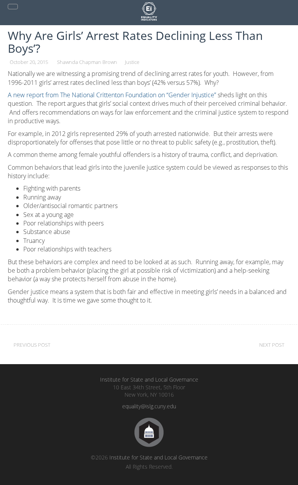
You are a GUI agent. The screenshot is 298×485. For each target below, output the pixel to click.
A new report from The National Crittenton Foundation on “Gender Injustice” (112, 95)
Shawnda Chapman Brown (87, 61)
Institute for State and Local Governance (149, 379)
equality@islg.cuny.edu (149, 406)
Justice (132, 61)
